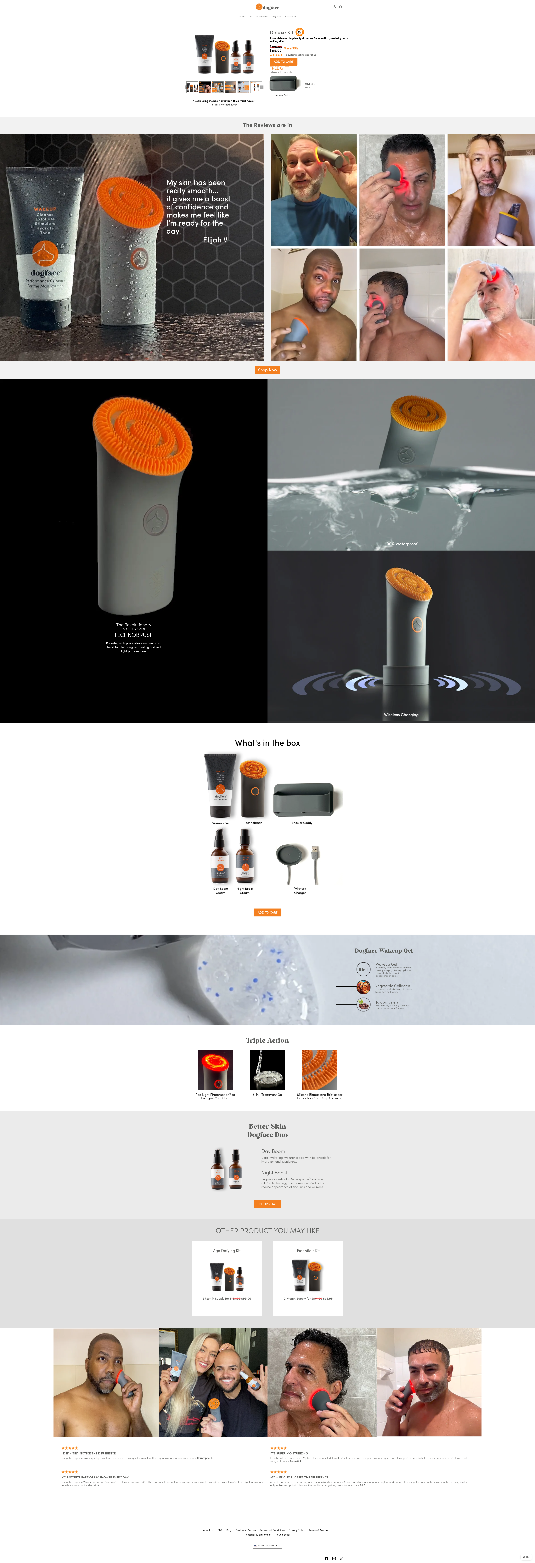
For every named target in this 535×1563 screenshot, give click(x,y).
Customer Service (246, 1530)
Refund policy (282, 1535)
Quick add (225, 1308)
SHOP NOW (267, 1204)
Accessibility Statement (258, 1535)
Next (261, 87)
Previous (186, 87)
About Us (208, 1530)
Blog (229, 1530)
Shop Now (267, 370)
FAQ (220, 1530)
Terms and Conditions (272, 1530)
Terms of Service (318, 1530)
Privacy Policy (297, 1530)
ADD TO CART (283, 62)
